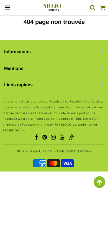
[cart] (103, 8)
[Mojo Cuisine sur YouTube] (62, 138)
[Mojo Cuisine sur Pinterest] (45, 138)
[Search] (92, 8)
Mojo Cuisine (41, 151)
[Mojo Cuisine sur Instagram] (53, 138)
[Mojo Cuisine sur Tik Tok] (71, 137)
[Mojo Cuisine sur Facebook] (36, 138)
